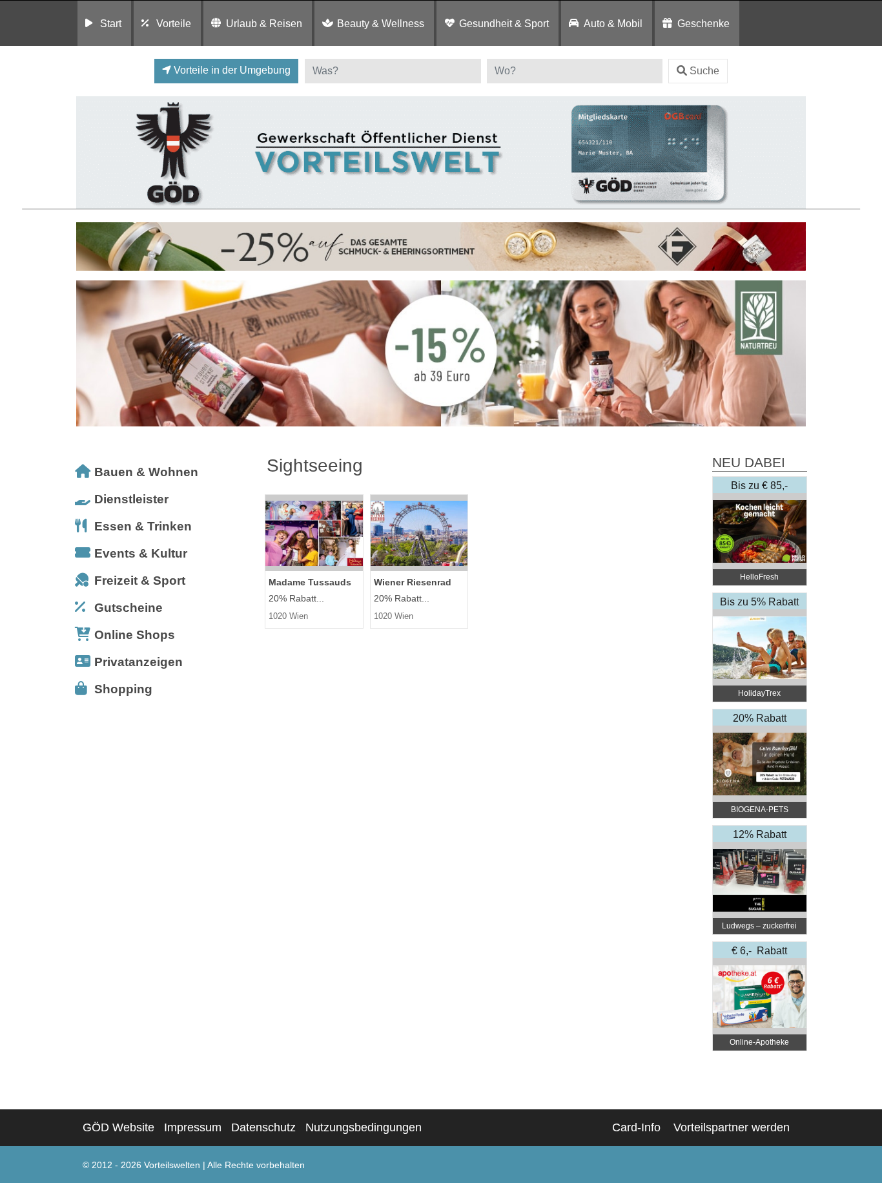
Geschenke (703, 23)
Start (110, 23)
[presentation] (88, 353)
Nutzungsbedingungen (363, 1127)
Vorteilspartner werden (731, 1127)
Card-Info (636, 1127)
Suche (704, 70)
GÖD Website (118, 1127)
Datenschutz (263, 1127)
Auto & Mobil (613, 23)
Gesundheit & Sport (504, 23)
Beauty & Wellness (380, 23)
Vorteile (173, 23)
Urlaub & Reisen (264, 23)
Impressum (192, 1127)
